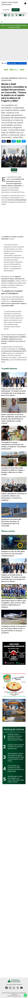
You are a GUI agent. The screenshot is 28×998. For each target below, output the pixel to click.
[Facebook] (5, 15)
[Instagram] (9, 15)
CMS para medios (11, 996)
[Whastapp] (13, 15)
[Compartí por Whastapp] (18, 141)
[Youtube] (20, 15)
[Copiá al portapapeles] (23, 141)
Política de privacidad (17, 993)
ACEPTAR (15, 9)
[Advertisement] (14, 46)
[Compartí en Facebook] (4, 141)
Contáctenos (14, 994)
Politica (14, 169)
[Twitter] (16, 15)
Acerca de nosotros (7, 993)
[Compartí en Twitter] (9, 141)
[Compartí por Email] (14, 141)
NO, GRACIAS (6, 9)
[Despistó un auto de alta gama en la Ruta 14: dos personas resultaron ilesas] (14, 542)
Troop (19, 996)
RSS (24, 993)
